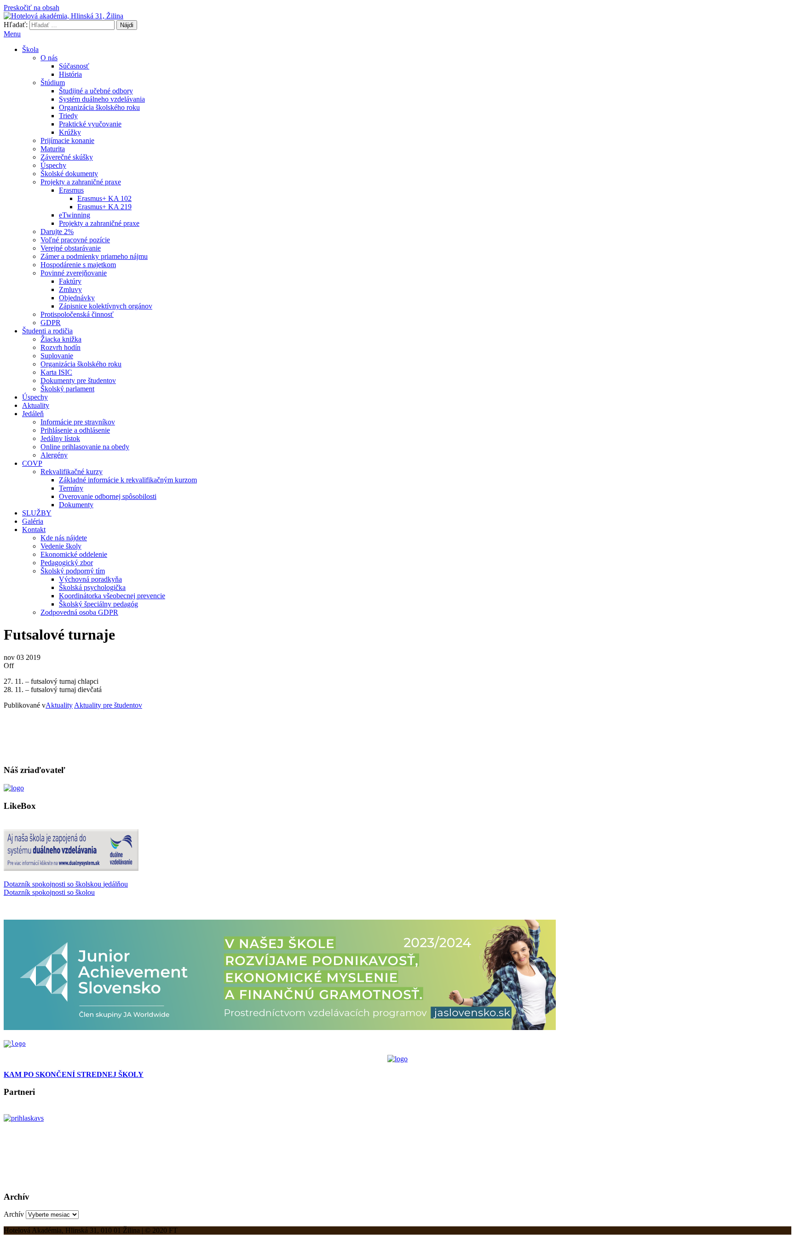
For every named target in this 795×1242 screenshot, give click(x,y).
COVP (32, 463)
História (70, 74)
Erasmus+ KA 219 (104, 207)
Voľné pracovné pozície (75, 240)
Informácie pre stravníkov (77, 422)
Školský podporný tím (72, 571)
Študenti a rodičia (47, 331)
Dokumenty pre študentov (78, 380)
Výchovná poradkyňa (90, 579)
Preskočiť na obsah (31, 7)
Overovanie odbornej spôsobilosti (107, 496)
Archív (14, 1214)
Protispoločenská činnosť (77, 314)
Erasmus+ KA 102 (104, 198)
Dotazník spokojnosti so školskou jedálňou (66, 884)
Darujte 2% (57, 231)
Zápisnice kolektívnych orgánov (105, 306)
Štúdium (52, 82)
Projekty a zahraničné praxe (80, 182)
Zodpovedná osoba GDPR (79, 612)
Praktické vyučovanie (90, 124)
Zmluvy (70, 289)
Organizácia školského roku (99, 107)
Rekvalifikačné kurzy (71, 471)
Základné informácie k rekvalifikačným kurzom (128, 480)
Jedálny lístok (60, 438)
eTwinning (74, 215)
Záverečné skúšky (66, 157)
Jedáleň (33, 414)
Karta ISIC (56, 372)
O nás (49, 58)
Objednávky (77, 298)
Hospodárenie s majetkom (78, 265)
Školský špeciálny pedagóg (98, 604)
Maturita (52, 149)
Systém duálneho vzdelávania (102, 99)
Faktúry (70, 281)
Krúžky (70, 132)
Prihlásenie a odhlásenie (75, 430)
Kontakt (34, 529)
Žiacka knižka (60, 339)
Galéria (32, 521)
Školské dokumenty (69, 173)
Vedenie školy (60, 546)
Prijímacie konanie (67, 140)
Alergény (54, 455)
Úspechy (53, 165)
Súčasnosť (74, 66)
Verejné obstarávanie (70, 248)
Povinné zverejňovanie (73, 273)
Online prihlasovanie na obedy (84, 447)
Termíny (71, 488)
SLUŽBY (37, 513)
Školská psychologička (92, 587)
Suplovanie (56, 356)
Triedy (68, 116)
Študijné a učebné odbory (96, 91)
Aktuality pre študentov (108, 705)
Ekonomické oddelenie (73, 554)
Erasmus (71, 190)
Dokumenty (76, 505)
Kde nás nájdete (63, 538)
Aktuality (35, 405)
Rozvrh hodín (60, 347)
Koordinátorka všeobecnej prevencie (112, 596)
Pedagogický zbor (66, 563)
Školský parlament (67, 389)
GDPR (50, 322)
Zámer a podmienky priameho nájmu (94, 256)
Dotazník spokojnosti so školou (49, 892)
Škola (30, 49)
